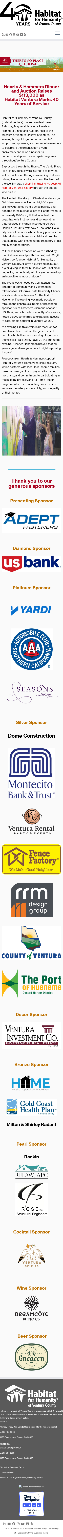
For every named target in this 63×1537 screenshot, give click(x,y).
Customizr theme (41, 1533)
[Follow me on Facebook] (11, 34)
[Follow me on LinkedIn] (22, 34)
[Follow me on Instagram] (14, 34)
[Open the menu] (57, 33)
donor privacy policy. (19, 1418)
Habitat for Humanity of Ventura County (30, 1529)
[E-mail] (7, 34)
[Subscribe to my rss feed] (4, 34)
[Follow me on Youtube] (18, 34)
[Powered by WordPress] (15, 1532)
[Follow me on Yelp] (25, 34)
